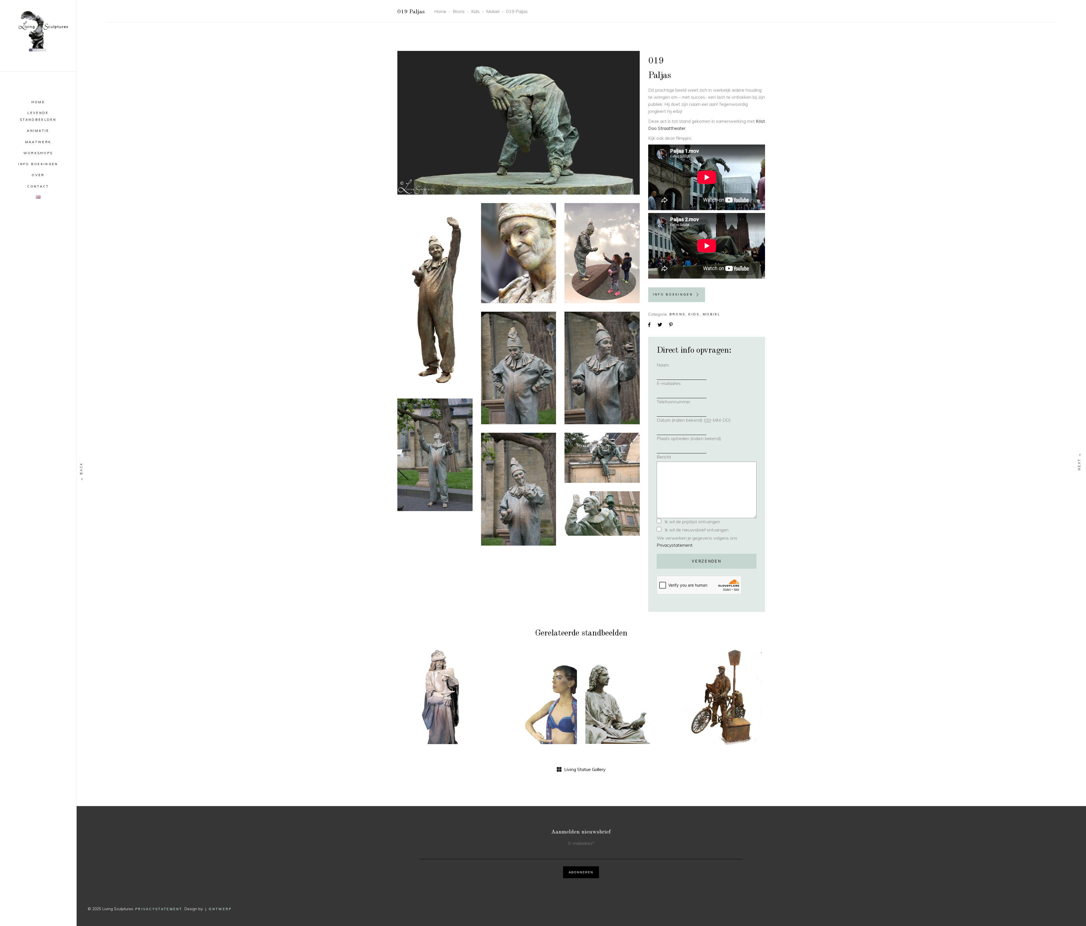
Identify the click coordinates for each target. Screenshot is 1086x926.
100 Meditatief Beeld (628, 702)
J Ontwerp (218, 909)
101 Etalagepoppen (534, 698)
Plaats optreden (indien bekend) (689, 438)
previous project (81, 471)
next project (1079, 461)
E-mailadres (677, 383)
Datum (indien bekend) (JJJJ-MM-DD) (694, 420)
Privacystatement (675, 545)
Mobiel (492, 11)
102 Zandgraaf (440, 698)
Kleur (551, 688)
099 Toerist (722, 698)
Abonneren (581, 872)
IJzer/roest (739, 688)
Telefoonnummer (681, 401)
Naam (671, 365)
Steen (452, 688)
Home (440, 11)
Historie (432, 688)
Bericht (664, 457)
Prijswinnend (640, 684)
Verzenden (706, 561)
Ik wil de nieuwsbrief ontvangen (697, 530)
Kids (475, 11)
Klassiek (611, 684)
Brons (459, 11)
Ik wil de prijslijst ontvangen (692, 521)
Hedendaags (526, 688)
